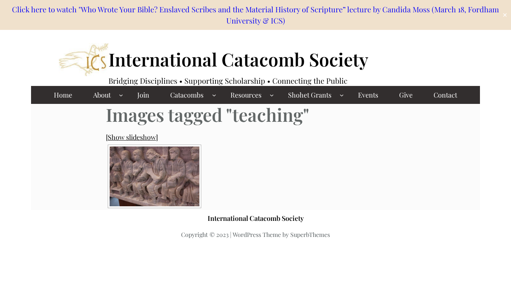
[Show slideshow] (132, 137)
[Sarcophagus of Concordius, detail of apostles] (154, 176)
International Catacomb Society (238, 59)
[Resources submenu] (272, 95)
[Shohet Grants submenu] (342, 95)
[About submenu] (121, 95)
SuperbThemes (310, 234)
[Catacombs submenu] (214, 95)
